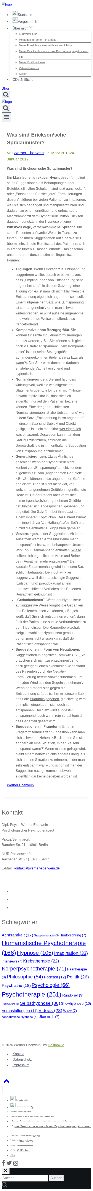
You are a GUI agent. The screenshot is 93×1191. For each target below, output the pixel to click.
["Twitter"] (9, 1165)
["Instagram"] (15, 1165)
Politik (78, 976)
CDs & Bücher (24, 79)
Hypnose (35, 953)
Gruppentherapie (46, 935)
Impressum (21, 1065)
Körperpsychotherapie (34, 969)
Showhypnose (76, 1003)
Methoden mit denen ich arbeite (37, 39)
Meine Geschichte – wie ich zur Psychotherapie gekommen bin (53, 54)
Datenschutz (22, 1059)
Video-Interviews (29, 68)
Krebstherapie (41, 961)
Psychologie (51, 985)
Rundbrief (72, 995)
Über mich (48, 1016)
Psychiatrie (16, 985)
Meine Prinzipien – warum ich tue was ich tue (45, 45)
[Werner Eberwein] (7, 4)
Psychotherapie (31, 994)
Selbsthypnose (40, 1003)
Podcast (55, 977)
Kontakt (18, 1054)
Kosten (23, 74)
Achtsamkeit (17, 935)
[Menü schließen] (2, 1090)
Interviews (12, 961)
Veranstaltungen (20, 1011)
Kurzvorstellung (28, 34)
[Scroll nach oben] (6, 1082)
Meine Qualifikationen (32, 62)
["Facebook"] (3, 1165)
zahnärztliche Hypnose (20, 1016)
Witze (70, 1011)
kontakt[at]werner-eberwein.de (36, 868)
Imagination (71, 953)
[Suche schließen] (6, 1171)
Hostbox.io (56, 1045)
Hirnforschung (72, 935)
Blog (5, 88)
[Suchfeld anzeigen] (6, 94)
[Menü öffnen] (6, 117)
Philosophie (25, 977)
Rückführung (10, 1004)
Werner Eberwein (29, 153)
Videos (50, 1010)
